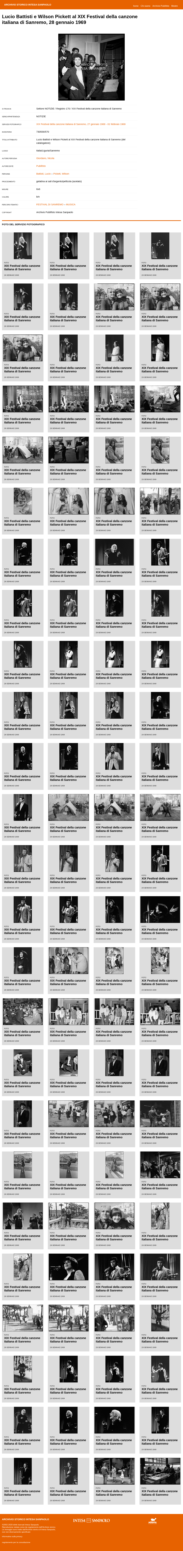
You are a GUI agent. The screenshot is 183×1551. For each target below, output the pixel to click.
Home (136, 6)
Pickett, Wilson (61, 173)
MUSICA (70, 204)
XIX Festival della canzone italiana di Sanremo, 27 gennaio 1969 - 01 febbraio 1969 (81, 124)
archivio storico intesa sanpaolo (27, 4)
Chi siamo (145, 6)
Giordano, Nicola (45, 158)
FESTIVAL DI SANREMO (49, 204)
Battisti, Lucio (43, 173)
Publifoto (41, 166)
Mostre (174, 6)
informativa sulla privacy (12, 1536)
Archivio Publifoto (160, 6)
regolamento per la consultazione (16, 1542)
